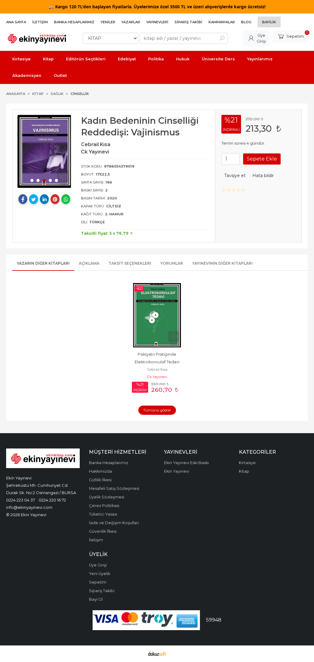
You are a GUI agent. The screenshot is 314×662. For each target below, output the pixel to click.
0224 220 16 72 (52, 499)
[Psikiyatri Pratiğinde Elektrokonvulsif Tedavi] (157, 315)
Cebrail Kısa (157, 369)
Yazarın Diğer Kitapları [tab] (43, 263)
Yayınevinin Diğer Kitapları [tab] (222, 263)
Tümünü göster (157, 410)
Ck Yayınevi (157, 376)
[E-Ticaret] (157, 653)
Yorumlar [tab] (171, 263)
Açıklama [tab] (89, 263)
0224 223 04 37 (20, 499)
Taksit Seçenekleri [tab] (130, 263)
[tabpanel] (44, 151)
